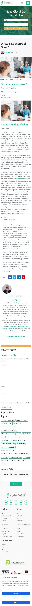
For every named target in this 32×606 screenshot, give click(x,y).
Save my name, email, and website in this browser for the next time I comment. (15, 403)
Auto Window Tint (8, 427)
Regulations (5, 534)
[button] (28, 3)
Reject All (16, 602)
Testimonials (20, 536)
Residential (20, 520)
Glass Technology (8, 447)
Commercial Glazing (8, 430)
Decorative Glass (7, 433)
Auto (18, 513)
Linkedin (16, 333)
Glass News (21, 444)
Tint (19, 460)
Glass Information (8, 444)
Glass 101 (23, 437)
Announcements (21, 420)
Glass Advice (6, 440)
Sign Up (19, 529)
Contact (4, 544)
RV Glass (27, 457)
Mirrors (4, 457)
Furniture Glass (12, 437)
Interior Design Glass (9, 454)
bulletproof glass (23, 149)
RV (17, 518)
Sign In (18, 531)
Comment (4, 365)
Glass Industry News (20, 440)
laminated (20, 179)
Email (2, 393)
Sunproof (19, 515)
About (3, 549)
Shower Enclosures (8, 460)
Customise (16, 598)
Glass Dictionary (6, 531)
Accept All (16, 593)
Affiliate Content (7, 420)
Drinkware (26, 433)
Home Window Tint (8, 450)
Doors (18, 433)
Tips (23, 460)
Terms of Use (5, 552)
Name (3, 386)
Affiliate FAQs (20, 534)
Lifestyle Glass (24, 454)
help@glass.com (7, 209)
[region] (16, 590)
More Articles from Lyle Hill (16, 337)
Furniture (4, 520)
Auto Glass (17, 423)
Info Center (5, 529)
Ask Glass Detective (7, 536)
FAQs (3, 437)
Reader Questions (15, 457)
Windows (4, 464)
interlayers (11, 181)
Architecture (6, 423)
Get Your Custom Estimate (16, 29)
